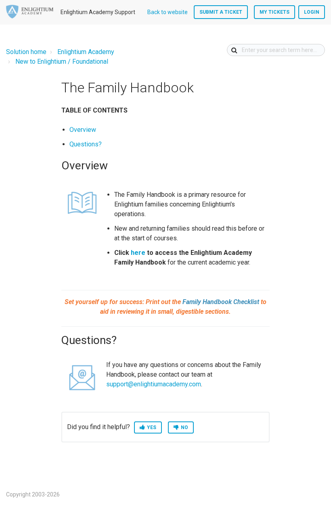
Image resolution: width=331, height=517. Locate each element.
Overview (82, 129)
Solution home (26, 52)
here (138, 252)
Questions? (85, 144)
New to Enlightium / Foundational (61, 61)
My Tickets (274, 12)
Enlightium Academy (85, 52)
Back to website (167, 12)
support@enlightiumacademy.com (153, 384)
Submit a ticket (220, 12)
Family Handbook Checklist (220, 302)
